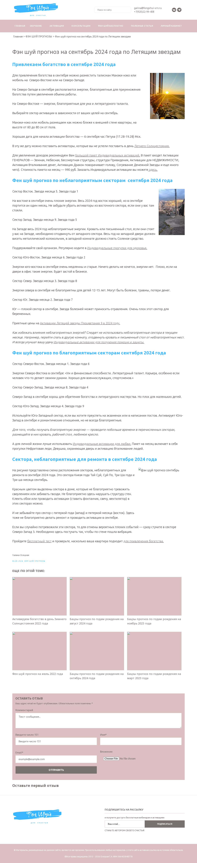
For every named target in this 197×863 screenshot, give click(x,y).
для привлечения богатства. (143, 541)
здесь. (153, 169)
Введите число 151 (26, 734)
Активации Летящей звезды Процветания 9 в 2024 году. (80, 323)
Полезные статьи (142, 26)
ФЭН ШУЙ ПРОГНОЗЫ (34, 561)
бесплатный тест (39, 541)
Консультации (81, 26)
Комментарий (24, 710)
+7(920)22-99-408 (144, 11)
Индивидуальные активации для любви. (102, 443)
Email (19, 752)
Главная (20, 26)
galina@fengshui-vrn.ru (148, 8)
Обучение (36, 26)
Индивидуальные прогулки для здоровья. (117, 248)
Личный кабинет (171, 26)
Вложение (106, 751)
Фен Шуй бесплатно (110, 26)
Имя (103, 734)
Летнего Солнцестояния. (152, 146)
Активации (57, 26)
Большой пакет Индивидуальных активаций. (107, 155)
